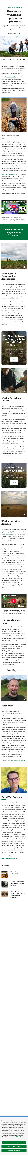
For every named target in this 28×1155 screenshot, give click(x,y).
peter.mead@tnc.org (18, 760)
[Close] (26, 1118)
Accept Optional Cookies (14, 1150)
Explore (14, 359)
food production (11, 77)
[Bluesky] (20, 59)
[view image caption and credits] (25, 54)
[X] (10, 59)
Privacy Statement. (21, 1136)
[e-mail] (24, 59)
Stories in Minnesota (14, 7)
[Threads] (17, 59)
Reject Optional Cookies (14, 1146)
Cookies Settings (14, 1142)
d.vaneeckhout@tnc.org (8, 858)
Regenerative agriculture (8, 174)
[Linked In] (13, 59)
